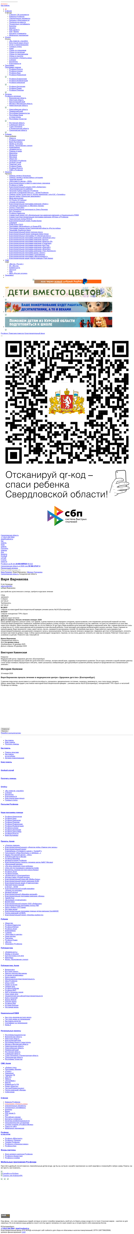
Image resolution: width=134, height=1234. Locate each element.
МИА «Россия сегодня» (18, 273)
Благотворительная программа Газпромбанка (27, 254)
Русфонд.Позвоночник (18, 79)
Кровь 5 (8, 1025)
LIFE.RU (8, 1077)
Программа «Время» (13, 1069)
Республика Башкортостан (19, 113)
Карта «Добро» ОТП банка (15, 907)
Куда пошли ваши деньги (19, 43)
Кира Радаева (6, 572)
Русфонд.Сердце (16, 71)
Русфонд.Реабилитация (18, 81)
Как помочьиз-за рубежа (10, 755)
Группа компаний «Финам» (15, 1090)
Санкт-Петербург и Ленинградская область (19, 127)
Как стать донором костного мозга (18, 1017)
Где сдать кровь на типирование (17, 1019)
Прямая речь (10, 986)
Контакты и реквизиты (17, 33)
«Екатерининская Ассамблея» (21, 189)
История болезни (11, 1005)
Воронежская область (17, 98)
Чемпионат (9, 1073)
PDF (11, 31)
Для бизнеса (4, 3)
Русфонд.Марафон (12, 858)
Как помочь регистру (13, 1021)
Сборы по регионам (17, 52)
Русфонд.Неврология (17, 75)
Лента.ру (12, 269)
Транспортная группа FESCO (20, 219)
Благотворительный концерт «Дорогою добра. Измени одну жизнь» (31, 847)
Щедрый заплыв (11, 892)
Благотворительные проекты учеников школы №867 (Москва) (29, 862)
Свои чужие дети (11, 994)
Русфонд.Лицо (15, 73)
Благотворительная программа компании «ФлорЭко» (30, 249)
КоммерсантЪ (14, 268)
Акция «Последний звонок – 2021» (18, 855)
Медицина (13, 155)
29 (5, 9)
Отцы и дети (9, 983)
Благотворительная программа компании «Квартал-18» (31, 241)
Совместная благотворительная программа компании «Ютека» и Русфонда (38, 217)
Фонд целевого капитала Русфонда (19, 1154)
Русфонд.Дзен (10, 1146)
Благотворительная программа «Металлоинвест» (28, 256)
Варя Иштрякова (15, 142)
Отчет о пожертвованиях (18, 45)
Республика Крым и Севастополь (16, 116)
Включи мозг (10, 969)
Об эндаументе (23, 15)
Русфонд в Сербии (12, 1158)
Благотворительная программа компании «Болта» (28, 239)
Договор (12, 28)
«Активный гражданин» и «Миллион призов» (26, 206)
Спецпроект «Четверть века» (20, 58)
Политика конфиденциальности (17, 1121)
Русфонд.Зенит (11, 872)
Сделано (12, 60)
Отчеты (8, 37)
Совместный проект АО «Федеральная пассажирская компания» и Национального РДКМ (44, 215)
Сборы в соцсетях (16, 56)
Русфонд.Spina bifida (13, 831)
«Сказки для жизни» (17, 202)
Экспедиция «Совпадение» (15, 900)
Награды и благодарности (19, 20)
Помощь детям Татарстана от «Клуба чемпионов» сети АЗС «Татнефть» (37, 194)
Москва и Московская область (20, 104)
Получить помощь (12, 744)
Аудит (11, 48)
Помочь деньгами (12, 752)
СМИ (7, 260)
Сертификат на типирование (16, 1023)
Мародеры (13, 153)
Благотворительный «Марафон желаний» (21, 894)
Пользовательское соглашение (17, 1123)
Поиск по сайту (11, 1126)
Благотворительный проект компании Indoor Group (29, 234)
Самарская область (16, 125)
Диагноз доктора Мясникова (16, 973)
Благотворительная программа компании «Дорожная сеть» (32, 238)
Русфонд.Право (15, 88)
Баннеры (12, 26)
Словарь (8, 932)
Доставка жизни (11, 909)
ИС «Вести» (14, 266)
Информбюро (14, 147)
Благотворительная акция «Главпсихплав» (22, 883)
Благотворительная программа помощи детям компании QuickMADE (32, 911)
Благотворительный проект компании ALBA (22, 881)
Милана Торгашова (34, 572)
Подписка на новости (17, 22)
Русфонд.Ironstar (11, 873)
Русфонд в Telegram (13, 1140)
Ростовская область (17, 123)
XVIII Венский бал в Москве (15, 857)
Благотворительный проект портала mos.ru (26, 232)
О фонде (8, 11)
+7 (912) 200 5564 (7, 537)
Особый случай (15, 162)
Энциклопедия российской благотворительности (24, 996)
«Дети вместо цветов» (13, 934)
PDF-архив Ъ (14, 30)
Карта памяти (10, 977)
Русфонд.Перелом (16, 90)
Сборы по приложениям (18, 54)
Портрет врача (10, 1001)
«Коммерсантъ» (15, 149)
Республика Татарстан (18, 119)
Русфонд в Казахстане (14, 1156)
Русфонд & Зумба (16, 185)
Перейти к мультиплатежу (11, 733)
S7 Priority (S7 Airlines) (17, 200)
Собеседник (9, 1092)
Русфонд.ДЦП (10, 990)
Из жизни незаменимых (14, 975)
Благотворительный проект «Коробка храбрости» (24, 915)
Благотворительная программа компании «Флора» (24, 896)
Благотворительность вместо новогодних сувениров (29, 183)
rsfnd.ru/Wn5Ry (6, 586)
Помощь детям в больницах (20, 176)
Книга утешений (11, 998)
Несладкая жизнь (12, 1007)
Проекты (8, 172)
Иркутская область (16, 100)
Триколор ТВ (10, 1075)
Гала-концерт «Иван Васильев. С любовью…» (23, 853)
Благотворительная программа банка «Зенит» (27, 253)
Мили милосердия (16, 198)
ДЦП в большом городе (14, 992)
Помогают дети (15, 164)
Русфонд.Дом (10, 1003)
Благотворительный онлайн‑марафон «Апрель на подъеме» (19, 889)
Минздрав (13, 157)
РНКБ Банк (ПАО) (16, 224)
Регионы (8, 94)
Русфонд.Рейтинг (12, 927)
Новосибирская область (18, 109)
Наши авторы (10, 936)
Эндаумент (9, 275)
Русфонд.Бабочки (12, 988)
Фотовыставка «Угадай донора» (17, 877)
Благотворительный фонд (35, 333)
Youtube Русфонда (12, 1142)
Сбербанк (13, 223)
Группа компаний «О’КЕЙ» (15, 913)
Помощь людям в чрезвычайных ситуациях (26, 177)
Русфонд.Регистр (16, 69)
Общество (13, 159)
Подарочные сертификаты (19, 24)
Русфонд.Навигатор (17, 140)
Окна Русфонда (11, 981)
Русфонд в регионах (13, 96)
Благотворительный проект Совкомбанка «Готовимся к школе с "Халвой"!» (23, 850)
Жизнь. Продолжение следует (20, 145)
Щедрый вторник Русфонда (16, 860)
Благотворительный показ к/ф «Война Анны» (22, 879)
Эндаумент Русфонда (17, 161)
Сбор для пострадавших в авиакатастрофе (22, 868)
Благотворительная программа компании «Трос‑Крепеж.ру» (32, 251)
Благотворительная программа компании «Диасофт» (30, 247)
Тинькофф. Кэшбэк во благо (20, 230)
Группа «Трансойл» (16, 207)
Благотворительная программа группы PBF (22, 905)
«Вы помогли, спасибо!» (18, 41)
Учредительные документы (19, 18)
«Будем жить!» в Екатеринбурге (17, 875)
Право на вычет (11, 985)
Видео (16, 31)
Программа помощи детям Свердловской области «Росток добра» (35, 228)
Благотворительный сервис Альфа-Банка (25, 221)
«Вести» (8, 942)
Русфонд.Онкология (17, 82)
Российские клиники (13, 1117)
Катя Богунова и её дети (14, 956)
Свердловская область (18, 130)
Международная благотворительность (20, 979)
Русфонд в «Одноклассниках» (16, 1144)
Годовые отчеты (15, 47)
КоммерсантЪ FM (12, 1084)
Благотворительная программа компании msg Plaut (29, 245)
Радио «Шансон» (11, 1086)
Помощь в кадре (15, 151)
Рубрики (8, 134)
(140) (24, 1232)
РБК (10, 271)
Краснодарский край (17, 102)
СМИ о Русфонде (16, 170)
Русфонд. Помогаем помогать (12, 333)
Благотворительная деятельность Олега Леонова (28, 209)
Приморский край (16, 111)
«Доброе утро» (11, 1067)
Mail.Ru (8, 1082)
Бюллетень (13, 62)
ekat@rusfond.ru (7, 539)
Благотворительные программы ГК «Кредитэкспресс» (30, 236)
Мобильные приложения (18, 35)
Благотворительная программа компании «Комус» (28, 204)
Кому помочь (10, 742)
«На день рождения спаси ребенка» (19, 866)
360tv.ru (8, 1079)
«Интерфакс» (10, 1081)
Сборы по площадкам (17, 50)
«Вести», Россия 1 (16, 264)
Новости (12, 138)
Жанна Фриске (10, 1000)
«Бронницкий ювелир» (14, 864)
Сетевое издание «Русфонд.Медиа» (19, 1124)
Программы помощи (13, 67)
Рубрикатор (5, 729)
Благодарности (15, 63)
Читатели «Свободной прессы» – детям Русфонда (28, 192)
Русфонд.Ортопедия (17, 86)
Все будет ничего (11, 971)
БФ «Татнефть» (15, 211)
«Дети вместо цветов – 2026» (20, 181)
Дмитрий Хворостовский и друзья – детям (14, 886)
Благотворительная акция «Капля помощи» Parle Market (31, 258)
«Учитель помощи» (12, 845)
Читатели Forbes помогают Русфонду (23, 191)
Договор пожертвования (14, 758)
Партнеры (9, 938)
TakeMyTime (9, 898)
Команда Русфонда (16, 16)
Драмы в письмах (16, 144)
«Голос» (8, 1071)
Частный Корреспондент (14, 1088)
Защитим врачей (15, 179)
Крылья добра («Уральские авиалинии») (25, 196)
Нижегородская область (18, 105)
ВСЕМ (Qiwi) (10, 902)
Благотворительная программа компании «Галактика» (30, 243)
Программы (9, 65)
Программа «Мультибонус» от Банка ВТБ (25, 226)
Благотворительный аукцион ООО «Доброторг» (27, 187)
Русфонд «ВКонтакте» (13, 1138)
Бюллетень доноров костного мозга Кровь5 (22, 870)
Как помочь (5, 5)
